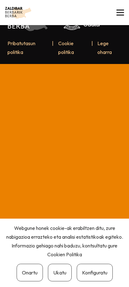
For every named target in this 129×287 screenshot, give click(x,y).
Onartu (30, 272)
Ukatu (59, 272)
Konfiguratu (94, 272)
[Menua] (120, 12)
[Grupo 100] (18, 12)
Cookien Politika (64, 254)
